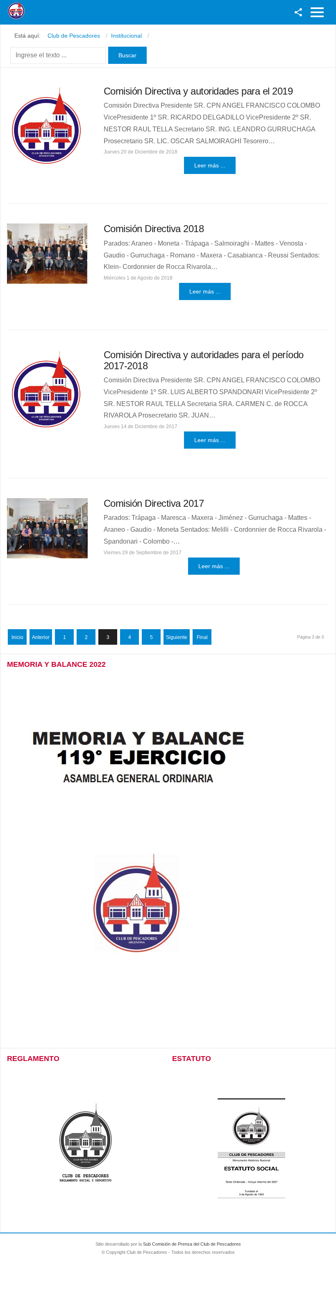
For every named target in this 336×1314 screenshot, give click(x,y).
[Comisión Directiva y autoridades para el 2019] (47, 126)
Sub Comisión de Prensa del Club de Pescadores (192, 1244)
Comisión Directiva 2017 (154, 503)
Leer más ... (209, 165)
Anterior (41, 637)
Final (202, 637)
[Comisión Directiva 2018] (47, 254)
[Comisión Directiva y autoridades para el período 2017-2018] (47, 390)
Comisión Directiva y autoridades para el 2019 (198, 91)
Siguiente (176, 637)
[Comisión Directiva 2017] (47, 528)
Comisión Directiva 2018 (154, 228)
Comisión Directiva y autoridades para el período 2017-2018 (204, 360)
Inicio (17, 637)
